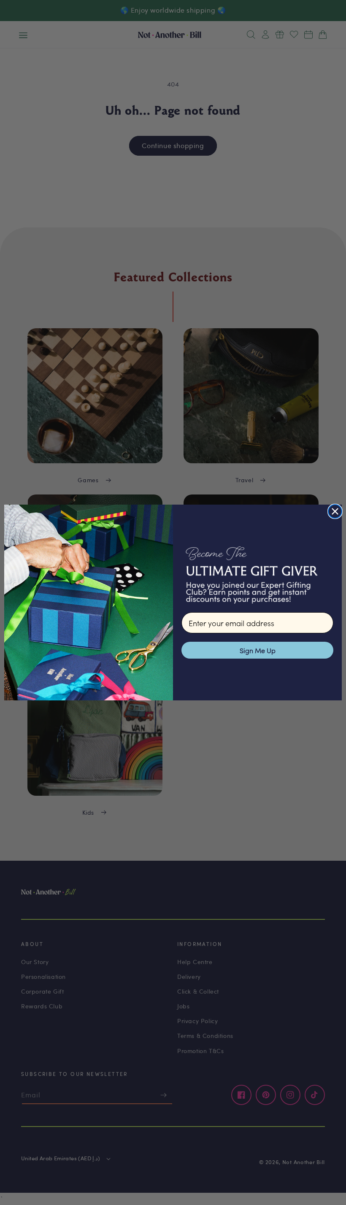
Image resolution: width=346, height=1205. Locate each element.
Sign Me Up (258, 650)
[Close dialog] (335, 511)
